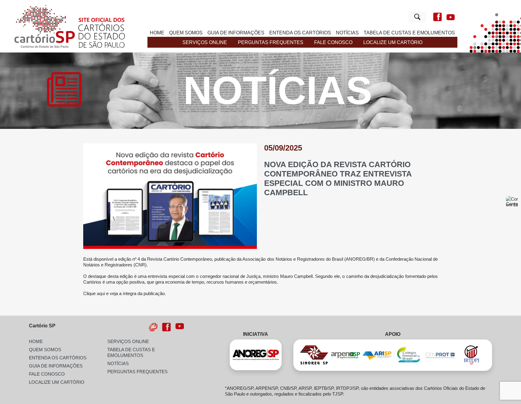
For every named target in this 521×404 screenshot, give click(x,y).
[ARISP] (376, 355)
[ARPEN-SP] (345, 355)
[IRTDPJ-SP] (471, 355)
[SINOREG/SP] (314, 355)
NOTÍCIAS (347, 32)
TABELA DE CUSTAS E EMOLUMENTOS (409, 32)
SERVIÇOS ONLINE (204, 42)
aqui (101, 293)
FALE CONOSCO (333, 42)
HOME (157, 32)
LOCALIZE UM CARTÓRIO (392, 42)
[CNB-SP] (408, 355)
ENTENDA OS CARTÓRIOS (300, 32)
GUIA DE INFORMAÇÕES (235, 32)
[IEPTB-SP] (439, 355)
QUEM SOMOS (186, 32)
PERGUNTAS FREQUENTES (270, 42)
